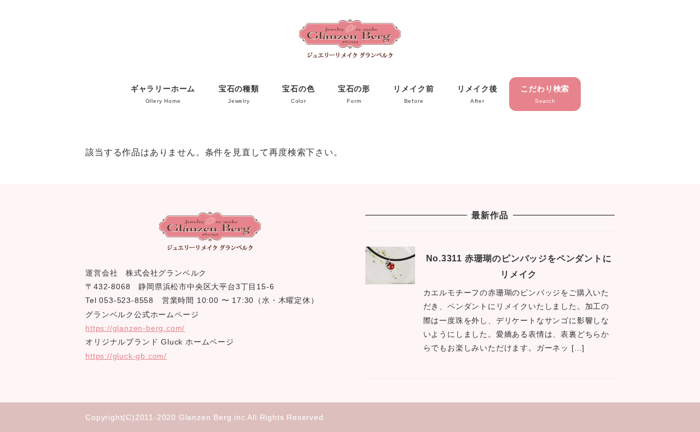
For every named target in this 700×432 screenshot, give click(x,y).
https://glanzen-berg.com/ (135, 328)
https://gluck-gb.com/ (126, 356)
